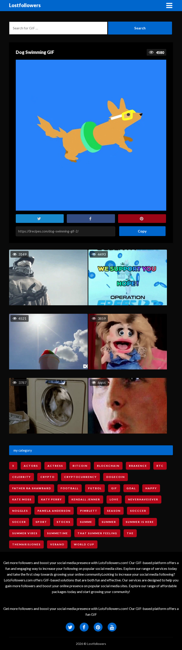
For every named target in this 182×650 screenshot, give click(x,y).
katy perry (51, 499)
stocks (63, 522)
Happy (151, 488)
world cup (84, 544)
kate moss (22, 499)
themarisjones (26, 544)
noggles (20, 510)
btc (160, 465)
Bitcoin (80, 465)
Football (70, 488)
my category (23, 450)
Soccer (19, 522)
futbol (95, 488)
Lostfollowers (25, 5)
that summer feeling (97, 533)
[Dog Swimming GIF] (91, 135)
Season (114, 510)
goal (131, 488)
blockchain (108, 465)
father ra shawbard (31, 488)
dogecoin (115, 477)
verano (57, 544)
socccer (138, 510)
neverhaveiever (143, 499)
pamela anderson (54, 510)
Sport (41, 522)
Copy (141, 229)
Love (114, 499)
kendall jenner (85, 499)
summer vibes (25, 533)
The (130, 533)
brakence (138, 465)
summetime (57, 533)
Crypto (47, 477)
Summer (109, 522)
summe (86, 522)
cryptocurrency (80, 477)
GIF (114, 488)
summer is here (140, 522)
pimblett (88, 510)
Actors (31, 465)
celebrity (21, 477)
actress (55, 465)
